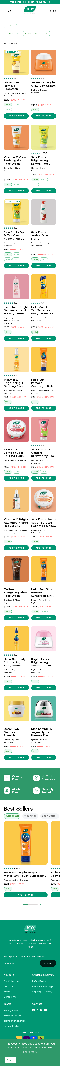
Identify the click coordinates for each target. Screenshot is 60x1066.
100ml (8, 110)
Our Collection (11, 981)
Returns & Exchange (42, 986)
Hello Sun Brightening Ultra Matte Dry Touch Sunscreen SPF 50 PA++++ (24, 874)
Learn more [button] (30, 1052)
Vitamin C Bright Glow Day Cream (43, 84)
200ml (16, 105)
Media (7, 991)
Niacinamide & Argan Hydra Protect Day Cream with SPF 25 (43, 732)
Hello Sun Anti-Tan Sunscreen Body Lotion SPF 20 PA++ (43, 310)
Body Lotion (49, 816)
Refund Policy (39, 981)
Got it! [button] (10, 1060)
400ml (8, 332)
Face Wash (30, 816)
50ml (35, 110)
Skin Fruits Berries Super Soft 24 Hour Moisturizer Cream (14, 453)
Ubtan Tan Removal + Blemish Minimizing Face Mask (15, 732)
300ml (44, 259)
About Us (8, 986)
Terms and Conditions (15, 1020)
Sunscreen (12, 816)
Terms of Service (12, 1015)
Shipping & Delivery (42, 991)
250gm (8, 751)
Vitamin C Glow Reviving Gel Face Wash (15, 160)
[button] (5, 11)
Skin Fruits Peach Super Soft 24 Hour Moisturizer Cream (43, 522)
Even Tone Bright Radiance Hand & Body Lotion (16, 310)
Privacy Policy (11, 1010)
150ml (8, 105)
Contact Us (10, 996)
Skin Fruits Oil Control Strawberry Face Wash (43, 453)
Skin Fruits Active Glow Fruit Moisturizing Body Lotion (40, 235)
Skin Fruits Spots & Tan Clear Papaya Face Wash (16, 235)
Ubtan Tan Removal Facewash (11, 86)
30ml (8, 541)
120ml (35, 611)
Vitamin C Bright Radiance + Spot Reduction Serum (16, 522)
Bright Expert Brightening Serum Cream (41, 662)
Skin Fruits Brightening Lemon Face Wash (40, 160)
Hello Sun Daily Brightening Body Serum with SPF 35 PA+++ (15, 662)
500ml (35, 259)
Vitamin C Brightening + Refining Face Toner (14, 383)
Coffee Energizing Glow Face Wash (15, 592)
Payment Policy (12, 1026)
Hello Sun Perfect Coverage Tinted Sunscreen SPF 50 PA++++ (43, 383)
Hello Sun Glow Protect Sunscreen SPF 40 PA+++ (42, 592)
